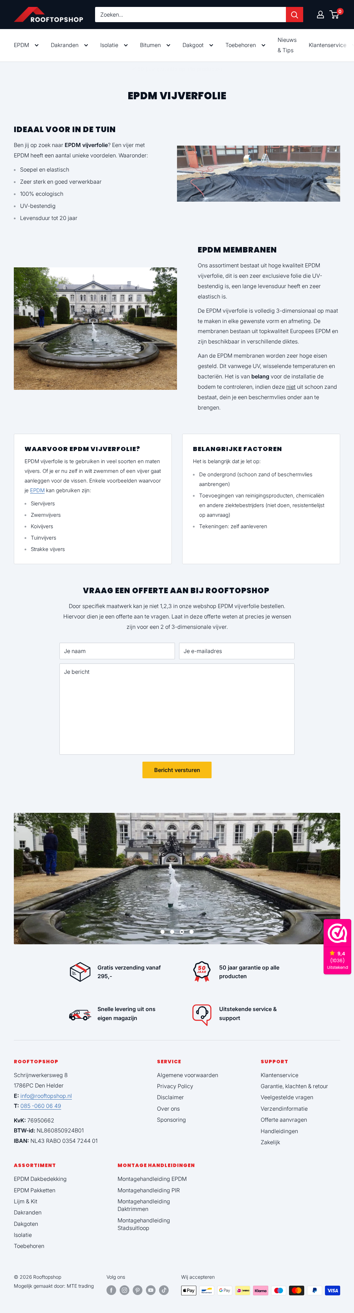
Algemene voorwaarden (187, 1075)
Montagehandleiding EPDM (152, 1178)
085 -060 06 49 (40, 1105)
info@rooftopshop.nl (46, 1095)
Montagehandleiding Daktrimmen (144, 1205)
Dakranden (64, 45)
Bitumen (150, 45)
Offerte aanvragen (284, 1119)
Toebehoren (240, 45)
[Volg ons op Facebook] (111, 1290)
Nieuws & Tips (287, 45)
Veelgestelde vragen (287, 1097)
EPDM (21, 45)
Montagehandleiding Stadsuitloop (144, 1224)
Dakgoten (26, 1223)
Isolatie (109, 45)
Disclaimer (170, 1097)
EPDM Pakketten (34, 1190)
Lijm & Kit (25, 1201)
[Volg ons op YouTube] (151, 1290)
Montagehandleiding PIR (149, 1190)
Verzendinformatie (284, 1108)
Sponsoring (171, 1119)
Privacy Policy (175, 1086)
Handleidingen (279, 1131)
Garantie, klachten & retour (294, 1086)
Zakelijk (270, 1142)
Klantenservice (279, 1075)
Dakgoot (193, 45)
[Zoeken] (294, 14)
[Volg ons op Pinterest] (137, 1290)
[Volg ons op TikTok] (164, 1290)
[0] (334, 14)
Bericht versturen (177, 769)
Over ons (168, 1108)
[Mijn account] (320, 14)
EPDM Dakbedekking (40, 1178)
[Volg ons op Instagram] (124, 1290)
